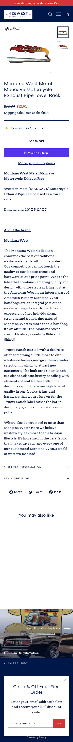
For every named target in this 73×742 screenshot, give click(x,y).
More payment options (36, 163)
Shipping (10, 112)
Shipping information (23, 467)
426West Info (16, 663)
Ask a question (17, 478)
